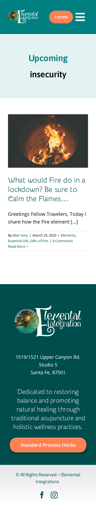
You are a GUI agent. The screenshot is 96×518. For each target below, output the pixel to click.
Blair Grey (20, 235)
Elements (68, 235)
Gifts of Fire (39, 240)
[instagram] (54, 494)
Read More (16, 246)
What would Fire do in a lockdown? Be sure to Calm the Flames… (46, 189)
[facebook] (41, 494)
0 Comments (63, 240)
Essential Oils (18, 240)
